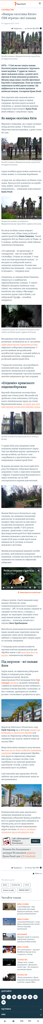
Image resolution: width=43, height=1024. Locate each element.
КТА (21, 1021)
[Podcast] (35, 997)
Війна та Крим (23, 904)
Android (30, 856)
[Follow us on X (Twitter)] (9, 997)
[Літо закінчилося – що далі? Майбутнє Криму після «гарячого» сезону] (9, 949)
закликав (14, 683)
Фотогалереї (22, 934)
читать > (35, 841)
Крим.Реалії (11, 574)
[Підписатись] (3, 1002)
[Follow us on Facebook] (3, 997)
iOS (23, 856)
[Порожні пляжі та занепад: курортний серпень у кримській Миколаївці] (9, 936)
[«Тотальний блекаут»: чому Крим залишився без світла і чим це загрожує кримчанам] (9, 921)
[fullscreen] (39, 587)
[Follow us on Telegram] (19, 997)
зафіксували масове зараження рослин (19, 345)
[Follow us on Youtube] (14, 997)
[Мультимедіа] (13, 1021)
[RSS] (30, 997)
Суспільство (7, 10)
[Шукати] (38, 1021)
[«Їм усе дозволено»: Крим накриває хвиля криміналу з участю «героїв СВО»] (9, 977)
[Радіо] (5, 1021)
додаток (31, 853)
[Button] (16, 28)
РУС (29, 1021)
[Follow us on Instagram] (25, 997)
